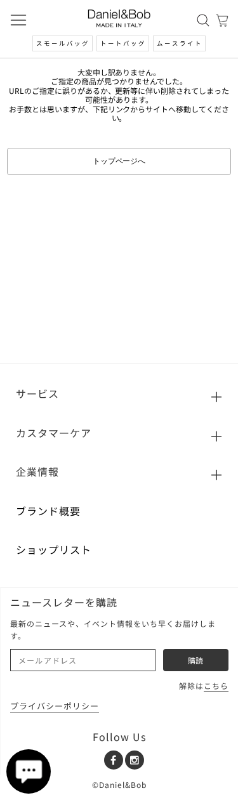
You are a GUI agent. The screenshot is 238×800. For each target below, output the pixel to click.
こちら (216, 685)
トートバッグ (123, 43)
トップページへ (119, 161)
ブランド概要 (48, 510)
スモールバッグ (62, 43)
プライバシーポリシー (54, 706)
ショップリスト (53, 549)
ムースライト (179, 43)
